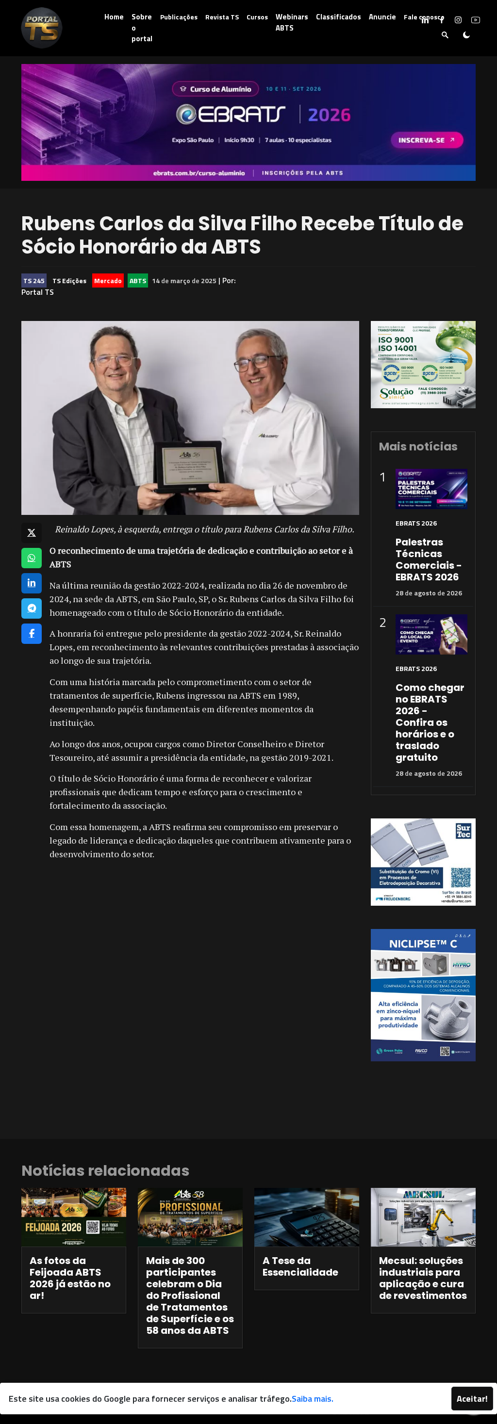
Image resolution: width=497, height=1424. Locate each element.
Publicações (179, 17)
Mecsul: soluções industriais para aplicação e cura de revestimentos (423, 1278)
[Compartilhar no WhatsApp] (31, 558)
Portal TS (37, 292)
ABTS (138, 280)
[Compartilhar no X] (31, 533)
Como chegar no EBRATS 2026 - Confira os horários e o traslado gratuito (430, 722)
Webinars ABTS (292, 22)
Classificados (338, 16)
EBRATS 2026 (416, 523)
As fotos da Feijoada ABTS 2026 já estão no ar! (70, 1278)
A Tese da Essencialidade (300, 1266)
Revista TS (222, 17)
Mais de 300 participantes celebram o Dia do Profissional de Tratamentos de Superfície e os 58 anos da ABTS (190, 1295)
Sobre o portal (142, 27)
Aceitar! (472, 1398)
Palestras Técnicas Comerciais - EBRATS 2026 (429, 559)
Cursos (257, 17)
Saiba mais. (312, 1398)
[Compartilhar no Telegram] (31, 608)
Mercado (108, 280)
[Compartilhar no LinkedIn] (31, 583)
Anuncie (382, 16)
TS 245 (34, 280)
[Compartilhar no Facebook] (31, 634)
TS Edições (69, 280)
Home (114, 16)
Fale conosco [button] (424, 17)
